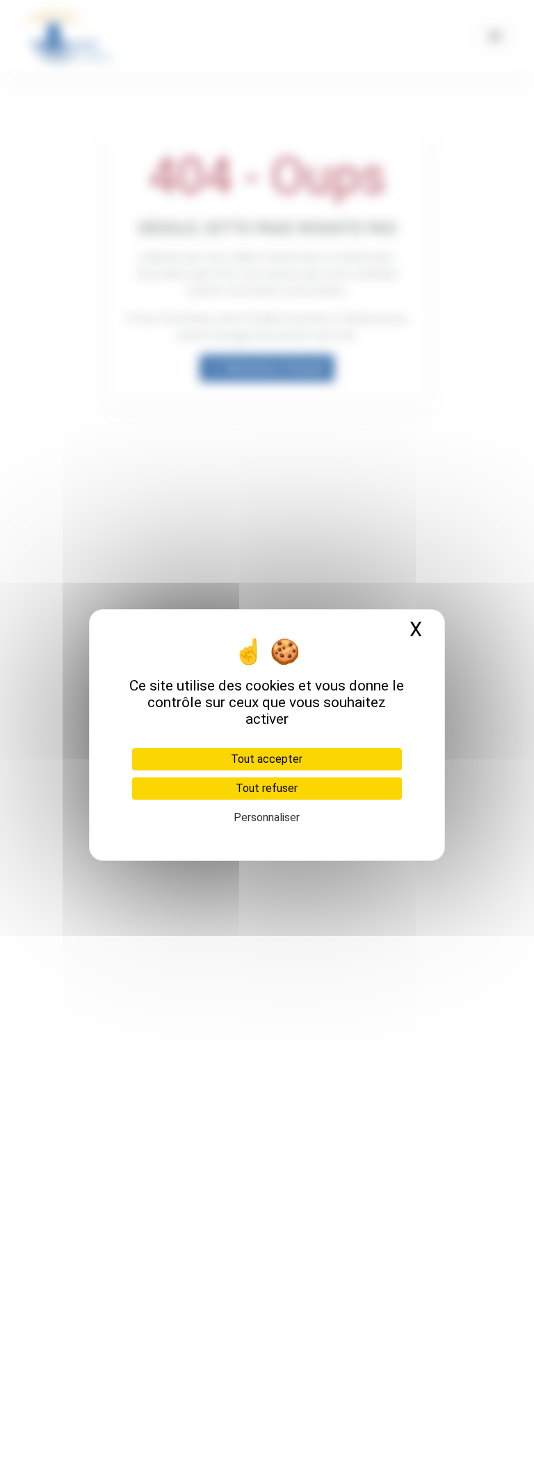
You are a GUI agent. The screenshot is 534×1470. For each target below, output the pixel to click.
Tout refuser (267, 788)
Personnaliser (267, 817)
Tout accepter (266, 759)
